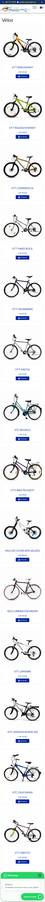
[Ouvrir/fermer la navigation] (34, 7)
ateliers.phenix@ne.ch (27, 2)
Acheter (24, 76)
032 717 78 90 (10, 2)
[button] (39, 875)
